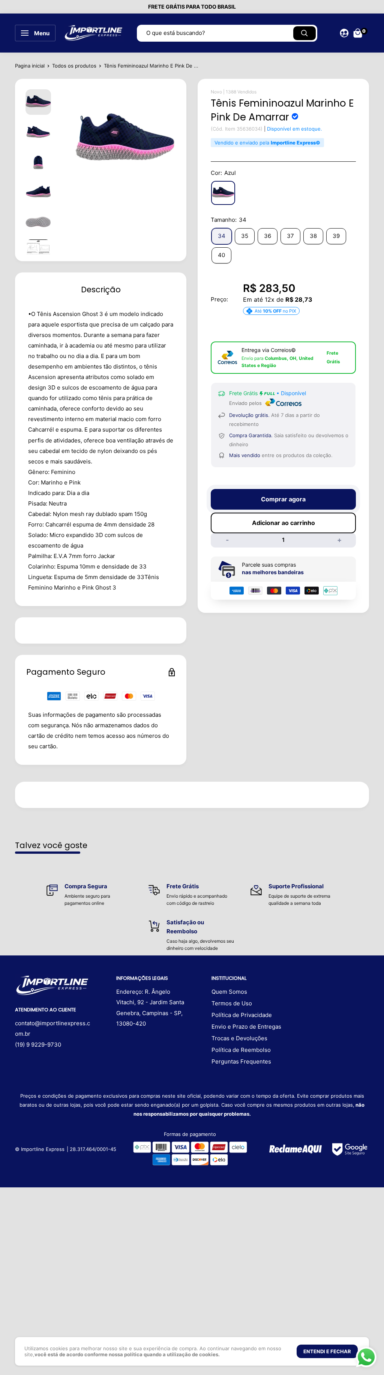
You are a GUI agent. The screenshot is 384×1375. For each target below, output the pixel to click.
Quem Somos (229, 991)
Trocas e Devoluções (239, 1038)
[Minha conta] (344, 33)
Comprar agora (283, 499)
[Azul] (223, 193)
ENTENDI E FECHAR (327, 1351)
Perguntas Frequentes (241, 1061)
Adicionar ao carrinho (283, 523)
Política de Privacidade (242, 1014)
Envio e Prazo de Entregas (246, 1026)
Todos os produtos (74, 66)
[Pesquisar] (304, 33)
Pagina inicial (30, 66)
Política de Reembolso (241, 1049)
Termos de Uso (232, 1003)
